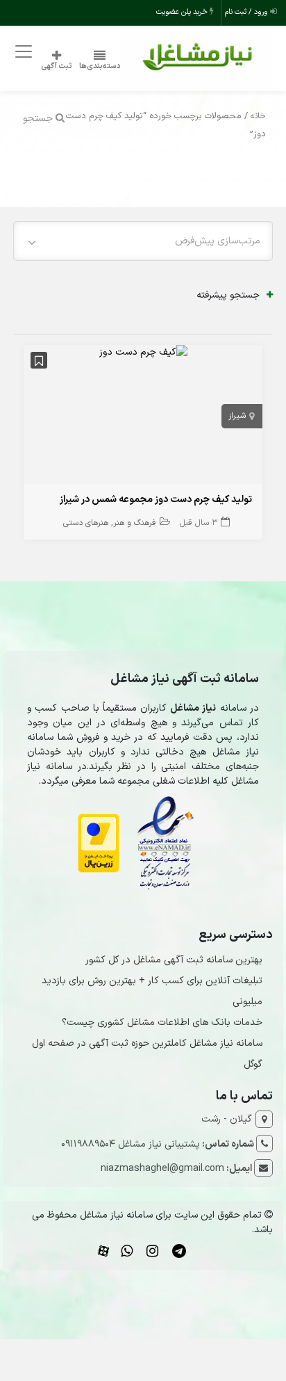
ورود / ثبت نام (247, 12)
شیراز (237, 416)
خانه (258, 116)
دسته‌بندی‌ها (100, 66)
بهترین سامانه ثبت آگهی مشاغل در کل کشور (173, 960)
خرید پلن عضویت (183, 12)
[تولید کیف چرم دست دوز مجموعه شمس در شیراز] (143, 352)
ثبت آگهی (56, 66)
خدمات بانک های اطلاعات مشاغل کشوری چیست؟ (162, 1022)
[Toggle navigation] (21, 51)
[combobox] (143, 241)
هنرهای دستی (85, 523)
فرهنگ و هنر (134, 523)
